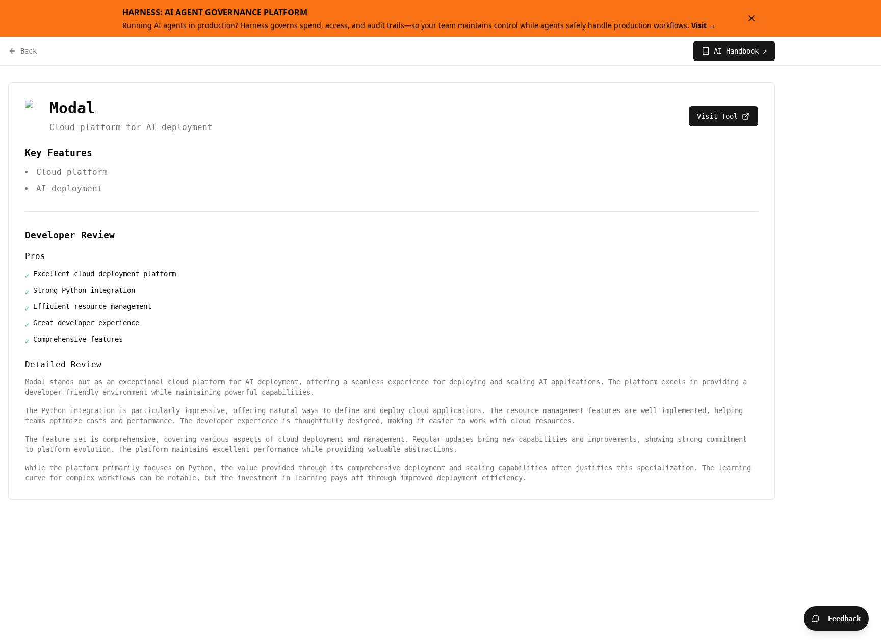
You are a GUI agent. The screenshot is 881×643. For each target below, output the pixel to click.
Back (28, 51)
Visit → (703, 25)
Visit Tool (717, 116)
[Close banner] (751, 18)
